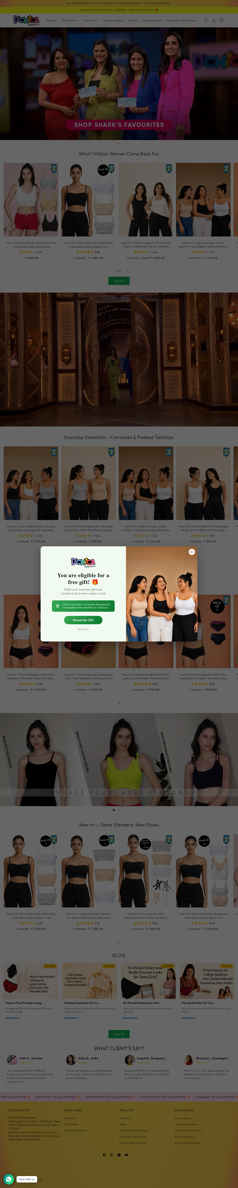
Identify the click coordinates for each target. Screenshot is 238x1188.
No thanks (83, 629)
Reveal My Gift (83, 620)
